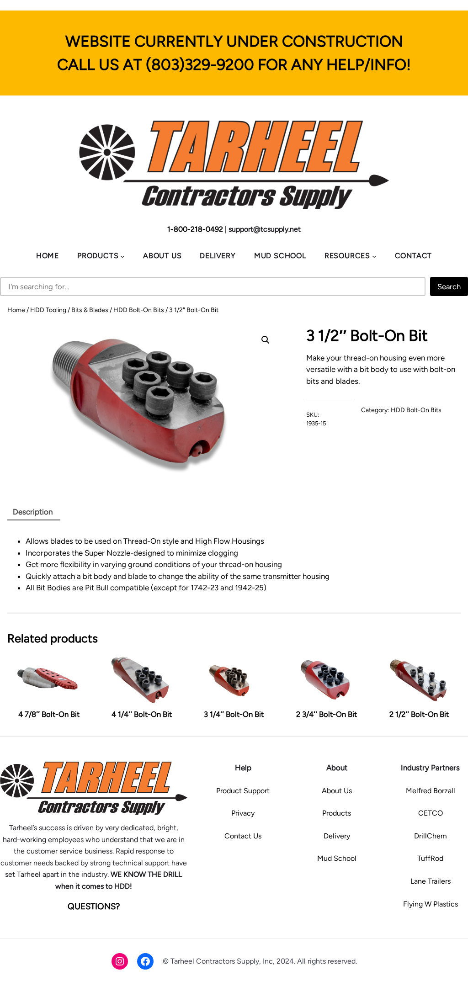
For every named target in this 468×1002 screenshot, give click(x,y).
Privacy (243, 813)
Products (336, 813)
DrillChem (430, 836)
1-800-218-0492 (195, 229)
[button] (265, 340)
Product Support (243, 790)
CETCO (430, 813)
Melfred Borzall (430, 790)
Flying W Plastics (430, 904)
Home (16, 310)
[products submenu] (122, 256)
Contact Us (242, 836)
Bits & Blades (89, 310)
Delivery (337, 836)
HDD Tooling (48, 310)
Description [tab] (33, 511)
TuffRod (430, 858)
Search (449, 286)
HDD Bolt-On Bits (138, 310)
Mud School (336, 858)
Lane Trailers (430, 881)
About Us (337, 790)
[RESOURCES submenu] (374, 256)
